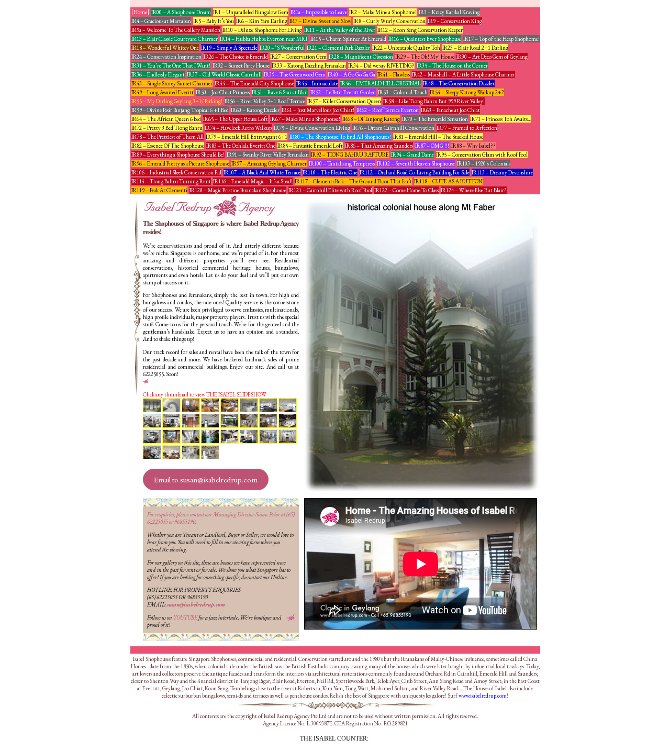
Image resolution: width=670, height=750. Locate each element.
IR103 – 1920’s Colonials (483, 163)
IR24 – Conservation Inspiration (166, 56)
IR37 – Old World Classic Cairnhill (224, 74)
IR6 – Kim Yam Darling (261, 21)
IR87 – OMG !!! (432, 145)
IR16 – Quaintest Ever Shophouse (424, 38)
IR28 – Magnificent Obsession (361, 56)
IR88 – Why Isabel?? (473, 145)
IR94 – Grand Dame (412, 154)
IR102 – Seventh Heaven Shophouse (416, 163)
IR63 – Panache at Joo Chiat (450, 110)
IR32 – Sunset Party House (241, 65)
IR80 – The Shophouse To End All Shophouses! (340, 136)
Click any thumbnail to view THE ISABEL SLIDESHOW (204, 394)
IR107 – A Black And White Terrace (262, 172)
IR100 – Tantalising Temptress (342, 163)
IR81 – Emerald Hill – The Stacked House (438, 136)
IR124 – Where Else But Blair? (474, 190)
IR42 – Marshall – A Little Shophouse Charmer (463, 74)
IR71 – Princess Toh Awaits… (500, 119)
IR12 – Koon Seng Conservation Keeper (420, 30)
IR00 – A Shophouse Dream (181, 12)
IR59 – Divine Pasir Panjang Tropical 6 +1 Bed (180, 110)
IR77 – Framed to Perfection (467, 127)
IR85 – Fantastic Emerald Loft (310, 145)
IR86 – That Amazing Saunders (379, 145)
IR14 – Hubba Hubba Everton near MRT (264, 38)
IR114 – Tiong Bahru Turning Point (171, 181)
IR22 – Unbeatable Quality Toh (406, 47)
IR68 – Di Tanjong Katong (371, 119)
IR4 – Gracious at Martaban (161, 21)
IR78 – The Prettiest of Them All (167, 136)
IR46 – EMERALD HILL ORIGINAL (380, 83)
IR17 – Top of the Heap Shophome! (501, 38)
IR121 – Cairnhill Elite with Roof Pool (330, 190)
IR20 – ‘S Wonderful (282, 47)
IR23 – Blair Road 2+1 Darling (475, 47)
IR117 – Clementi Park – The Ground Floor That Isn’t (353, 181)
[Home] (140, 12)
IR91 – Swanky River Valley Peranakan (268, 154)
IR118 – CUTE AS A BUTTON (448, 181)
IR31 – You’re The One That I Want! (170, 65)
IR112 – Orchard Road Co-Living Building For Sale (415, 172)
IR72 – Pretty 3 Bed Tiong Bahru (167, 127)
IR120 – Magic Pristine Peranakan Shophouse (237, 190)
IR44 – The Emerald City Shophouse (254, 83)
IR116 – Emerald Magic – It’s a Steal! (253, 181)
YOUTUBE (185, 617)
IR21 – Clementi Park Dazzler (338, 47)
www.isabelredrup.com (483, 695)
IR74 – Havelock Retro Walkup (238, 127)
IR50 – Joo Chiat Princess (223, 92)
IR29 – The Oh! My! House (424, 56)
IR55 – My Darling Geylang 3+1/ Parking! (176, 101)
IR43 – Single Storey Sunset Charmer (172, 83)
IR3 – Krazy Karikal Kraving (449, 12)
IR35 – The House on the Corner (452, 65)
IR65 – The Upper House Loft (235, 119)
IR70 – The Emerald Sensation (435, 119)
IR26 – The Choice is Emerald (236, 56)
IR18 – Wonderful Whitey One (165, 47)
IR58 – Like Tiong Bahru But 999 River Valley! (434, 101)
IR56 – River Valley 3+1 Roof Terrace (265, 101)
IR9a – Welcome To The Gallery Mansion (175, 30)
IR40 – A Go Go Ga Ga (351, 74)
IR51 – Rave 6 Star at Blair (280, 92)
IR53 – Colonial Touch (403, 92)
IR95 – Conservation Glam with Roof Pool (482, 154)
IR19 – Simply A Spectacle (229, 47)
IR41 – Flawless (393, 74)
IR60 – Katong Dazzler (255, 110)
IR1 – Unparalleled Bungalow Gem (250, 12)
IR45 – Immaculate (317, 83)
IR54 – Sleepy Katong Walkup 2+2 (467, 92)
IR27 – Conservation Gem (298, 56)
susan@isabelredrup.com (196, 604)
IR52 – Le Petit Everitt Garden (343, 92)
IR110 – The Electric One (330, 172)
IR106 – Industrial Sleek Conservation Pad (176, 172)
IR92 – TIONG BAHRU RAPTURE (350, 154)
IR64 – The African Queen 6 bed (166, 119)
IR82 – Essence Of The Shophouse (167, 145)
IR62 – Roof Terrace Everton (387, 110)
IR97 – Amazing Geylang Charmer (269, 163)
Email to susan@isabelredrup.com (206, 479)
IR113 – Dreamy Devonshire (502, 172)
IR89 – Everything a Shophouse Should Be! (178, 154)
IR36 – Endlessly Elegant (158, 74)
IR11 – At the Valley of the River (339, 30)
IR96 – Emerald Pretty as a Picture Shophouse (180, 163)
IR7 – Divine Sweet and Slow (320, 21)
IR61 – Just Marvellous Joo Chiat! (318, 110)
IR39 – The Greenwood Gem (295, 74)
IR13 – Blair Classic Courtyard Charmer (174, 38)
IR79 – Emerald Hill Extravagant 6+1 (246, 136)
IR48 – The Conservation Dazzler (459, 83)
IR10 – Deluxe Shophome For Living (262, 30)
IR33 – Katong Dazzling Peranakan (309, 65)
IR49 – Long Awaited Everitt (162, 92)
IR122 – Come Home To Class (406, 190)
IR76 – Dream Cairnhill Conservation (393, 127)
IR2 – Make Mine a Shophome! (383, 12)
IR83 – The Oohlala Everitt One (240, 145)
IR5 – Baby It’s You (213, 21)
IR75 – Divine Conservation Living (312, 127)
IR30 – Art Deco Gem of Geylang (492, 56)
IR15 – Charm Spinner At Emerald (348, 38)
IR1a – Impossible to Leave (319, 12)
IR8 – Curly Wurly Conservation (389, 21)
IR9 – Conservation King (455, 21)
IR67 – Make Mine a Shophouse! (305, 119)
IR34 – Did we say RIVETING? (381, 65)
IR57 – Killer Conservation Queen (344, 101)
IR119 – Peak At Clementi (159, 190)
